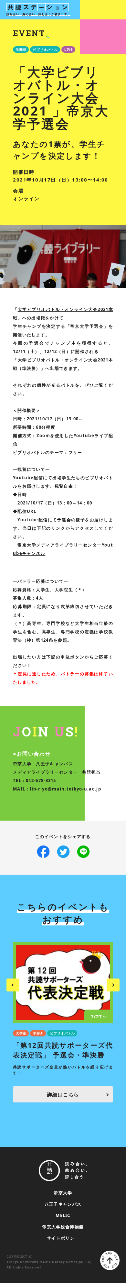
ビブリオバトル (45, 49)
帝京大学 (63, 1193)
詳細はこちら (63, 1094)
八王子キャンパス (63, 1204)
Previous (12, 985)
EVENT (29, 33)
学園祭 (21, 49)
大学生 (21, 1033)
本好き (38, 1033)
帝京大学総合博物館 (63, 1227)
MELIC (63, 1215)
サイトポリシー (63, 1238)
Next (113, 985)
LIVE (68, 49)
